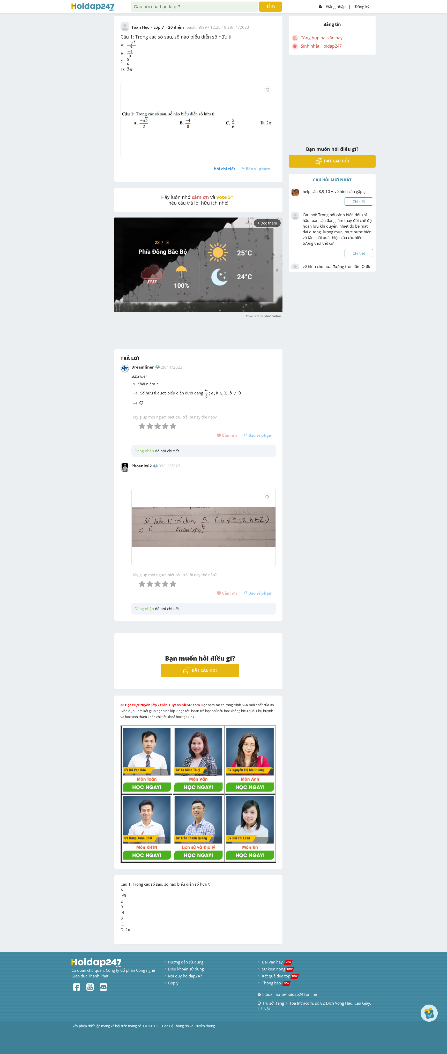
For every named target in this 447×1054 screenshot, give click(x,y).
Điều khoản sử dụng (186, 968)
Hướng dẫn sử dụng (185, 962)
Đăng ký (362, 6)
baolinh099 (197, 27)
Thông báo (275, 982)
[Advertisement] (332, 97)
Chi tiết (359, 201)
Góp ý (173, 982)
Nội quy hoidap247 (185, 975)
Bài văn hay (276, 962)
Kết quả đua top (279, 975)
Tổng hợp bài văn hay (321, 38)
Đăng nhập (336, 6)
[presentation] (131, 44)
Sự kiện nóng (277, 968)
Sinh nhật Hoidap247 (321, 46)
